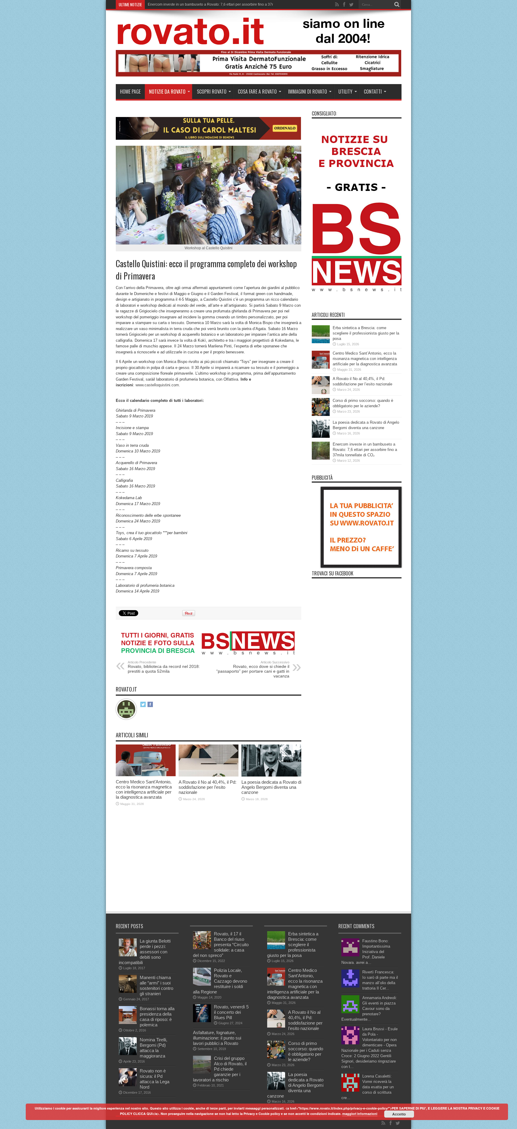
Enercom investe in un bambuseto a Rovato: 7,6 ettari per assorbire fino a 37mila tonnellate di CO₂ (365, 449)
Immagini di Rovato (307, 91)
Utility (345, 91)
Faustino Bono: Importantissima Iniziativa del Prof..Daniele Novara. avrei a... (365, 952)
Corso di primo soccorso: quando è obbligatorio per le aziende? (305, 1051)
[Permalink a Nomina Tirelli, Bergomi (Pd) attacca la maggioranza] (128, 1053)
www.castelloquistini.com (157, 385)
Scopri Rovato (211, 91)
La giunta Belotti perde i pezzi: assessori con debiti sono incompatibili (145, 951)
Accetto (399, 1114)
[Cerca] (397, 4)
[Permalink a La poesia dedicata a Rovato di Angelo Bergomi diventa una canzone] (271, 775)
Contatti (373, 91)
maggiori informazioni (359, 1113)
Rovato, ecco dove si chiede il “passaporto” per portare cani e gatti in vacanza (252, 669)
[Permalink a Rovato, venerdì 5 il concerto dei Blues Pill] (202, 1021)
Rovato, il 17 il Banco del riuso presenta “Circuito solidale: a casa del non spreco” (221, 944)
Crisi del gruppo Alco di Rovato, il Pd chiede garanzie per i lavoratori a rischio (220, 1069)
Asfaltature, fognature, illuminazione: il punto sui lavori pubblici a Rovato (217, 1038)
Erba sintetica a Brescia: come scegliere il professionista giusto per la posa (366, 333)
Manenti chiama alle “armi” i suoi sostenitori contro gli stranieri (156, 985)
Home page (130, 91)
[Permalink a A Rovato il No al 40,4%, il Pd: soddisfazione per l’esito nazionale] (208, 775)
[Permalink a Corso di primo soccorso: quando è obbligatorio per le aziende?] (321, 414)
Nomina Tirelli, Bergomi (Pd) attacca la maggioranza (153, 1047)
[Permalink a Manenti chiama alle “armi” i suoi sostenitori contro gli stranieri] (128, 991)
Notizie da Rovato (167, 91)
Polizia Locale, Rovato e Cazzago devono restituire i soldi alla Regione (220, 981)
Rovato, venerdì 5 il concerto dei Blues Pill (231, 1012)
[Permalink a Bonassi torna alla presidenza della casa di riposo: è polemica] (128, 1022)
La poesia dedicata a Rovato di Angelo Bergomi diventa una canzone (271, 787)
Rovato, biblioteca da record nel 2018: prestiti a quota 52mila (164, 667)
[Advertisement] (225, 866)
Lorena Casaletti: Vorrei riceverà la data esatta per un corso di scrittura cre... (367, 1087)
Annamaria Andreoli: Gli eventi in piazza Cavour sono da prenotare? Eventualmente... (369, 1009)
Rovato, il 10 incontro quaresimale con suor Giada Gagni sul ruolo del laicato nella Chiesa (221, 4)
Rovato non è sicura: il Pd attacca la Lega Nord (154, 1079)
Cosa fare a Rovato (257, 91)
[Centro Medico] (259, 75)
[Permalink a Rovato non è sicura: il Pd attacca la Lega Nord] (128, 1085)
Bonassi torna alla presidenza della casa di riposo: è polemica (157, 1016)
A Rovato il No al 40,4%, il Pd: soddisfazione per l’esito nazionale (207, 787)
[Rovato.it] (258, 40)
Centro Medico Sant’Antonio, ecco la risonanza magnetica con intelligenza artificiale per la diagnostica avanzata (144, 789)
